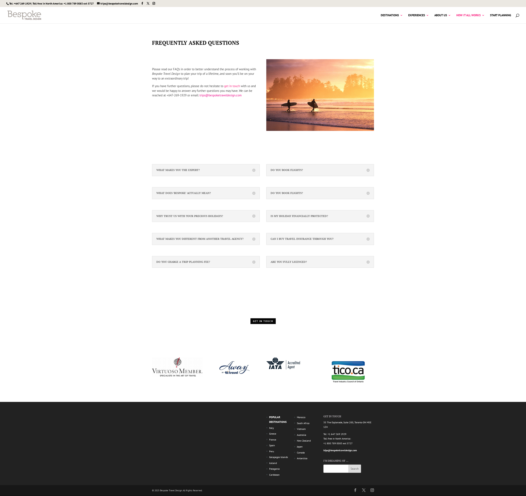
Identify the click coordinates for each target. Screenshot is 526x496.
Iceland (273, 463)
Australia (301, 434)
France (272, 439)
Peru (271, 451)
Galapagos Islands (278, 457)
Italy (271, 427)
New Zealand (304, 440)
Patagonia (274, 468)
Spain (272, 445)
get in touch (232, 86)
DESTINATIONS (390, 15)
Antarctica (302, 458)
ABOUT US (440, 15)
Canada (301, 452)
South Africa (303, 423)
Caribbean (274, 474)
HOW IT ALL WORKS (468, 15)
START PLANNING (500, 15)
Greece (272, 433)
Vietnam (301, 428)
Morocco (301, 417)
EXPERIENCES (416, 15)
